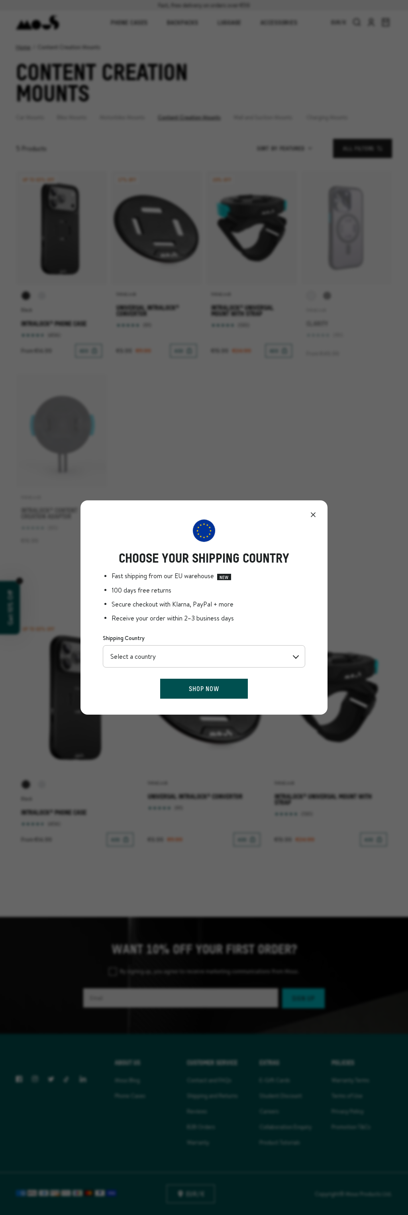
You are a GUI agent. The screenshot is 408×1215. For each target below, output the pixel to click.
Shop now (204, 688)
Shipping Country (124, 638)
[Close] (313, 515)
